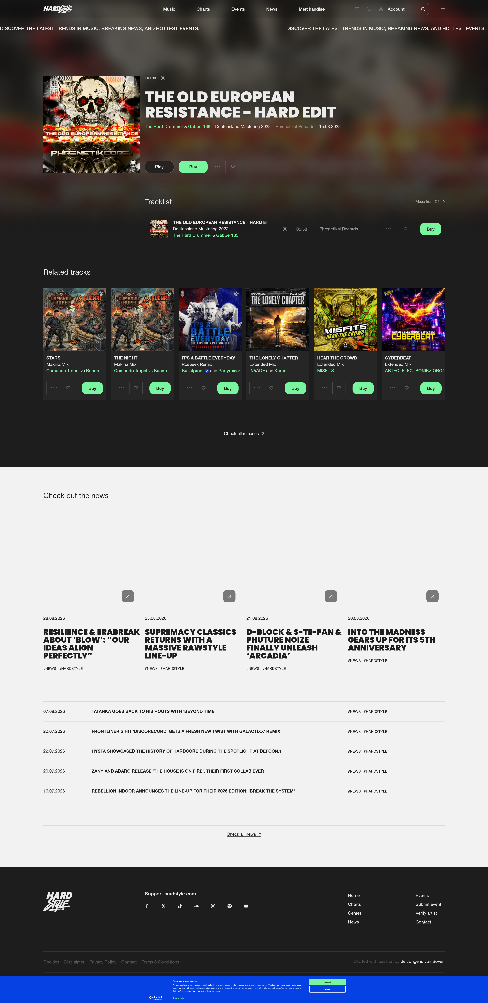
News (271, 9)
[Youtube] (246, 906)
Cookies (51, 961)
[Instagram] (213, 906)
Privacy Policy (102, 961)
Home (354, 895)
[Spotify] (229, 906)
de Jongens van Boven (423, 961)
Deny (327, 989)
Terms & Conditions (160, 961)
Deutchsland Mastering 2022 (200, 228)
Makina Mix (57, 364)
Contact (423, 921)
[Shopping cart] (370, 9)
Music (169, 9)
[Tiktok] (180, 906)
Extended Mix (262, 364)
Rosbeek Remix (197, 364)
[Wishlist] (358, 9)
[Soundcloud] (196, 906)
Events (238, 9)
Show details (178, 998)
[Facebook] (147, 906)
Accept (327, 982)
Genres (355, 913)
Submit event (428, 904)
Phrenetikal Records (295, 126)
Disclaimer (74, 961)
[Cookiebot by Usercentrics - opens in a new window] (156, 998)
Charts (203, 9)
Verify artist (426, 913)
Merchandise (312, 9)
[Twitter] (163, 906)
